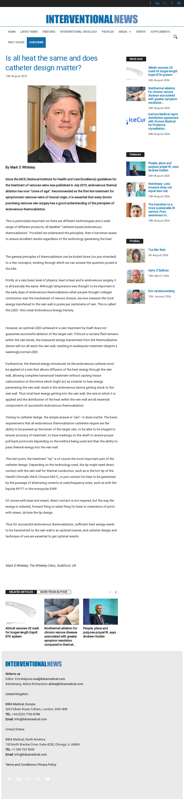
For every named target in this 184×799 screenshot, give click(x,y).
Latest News (29, 31)
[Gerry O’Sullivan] (135, 276)
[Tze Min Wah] (135, 255)
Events (141, 31)
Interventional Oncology (78, 31)
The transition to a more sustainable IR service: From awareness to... (161, 210)
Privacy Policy (47, 764)
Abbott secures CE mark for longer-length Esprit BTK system (22, 632)
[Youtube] (179, 3)
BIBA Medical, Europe (20, 704)
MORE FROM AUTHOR (53, 592)
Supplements (160, 31)
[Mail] (164, 3)
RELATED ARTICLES (21, 592)
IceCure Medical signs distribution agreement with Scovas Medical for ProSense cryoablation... (163, 121)
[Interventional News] (92, 19)
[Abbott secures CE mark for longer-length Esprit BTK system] (23, 612)
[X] (172, 3)
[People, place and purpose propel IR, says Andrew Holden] (100, 612)
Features (49, 31)
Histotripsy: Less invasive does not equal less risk (160, 187)
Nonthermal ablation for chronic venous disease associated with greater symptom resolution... (162, 95)
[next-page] (115, 592)
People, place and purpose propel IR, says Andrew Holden (99, 632)
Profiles (108, 31)
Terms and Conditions (21, 764)
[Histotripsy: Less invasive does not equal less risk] (135, 189)
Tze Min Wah (157, 250)
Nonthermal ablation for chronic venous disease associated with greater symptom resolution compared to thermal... (60, 636)
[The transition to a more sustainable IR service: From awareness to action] (135, 210)
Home (12, 31)
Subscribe (36, 42)
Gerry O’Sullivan (158, 270)
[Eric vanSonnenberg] (135, 296)
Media (123, 31)
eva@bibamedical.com (49, 679)
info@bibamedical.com (30, 719)
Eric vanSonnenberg (161, 291)
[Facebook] (150, 3)
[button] (175, 37)
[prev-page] (110, 592)
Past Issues (16, 42)
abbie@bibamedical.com (65, 684)
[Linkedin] (157, 3)
